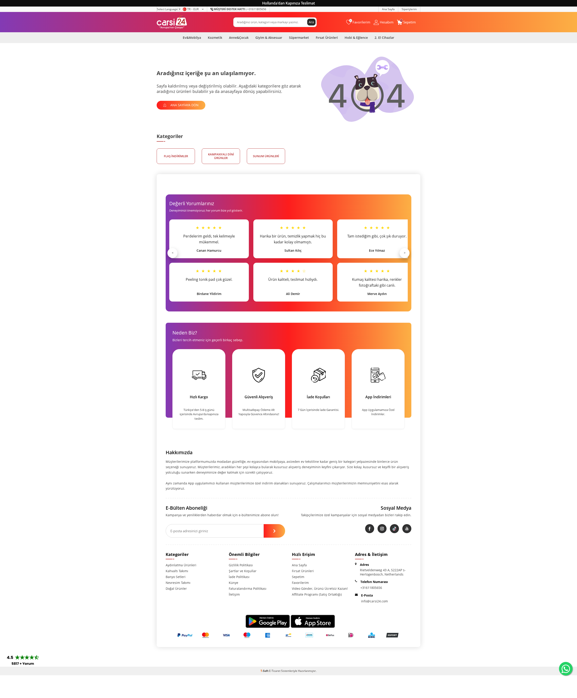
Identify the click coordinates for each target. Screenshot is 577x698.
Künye (233, 583)
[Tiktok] (394, 528)
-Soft (265, 671)
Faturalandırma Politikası (247, 588)
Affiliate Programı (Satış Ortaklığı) (317, 594)
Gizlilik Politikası (241, 565)
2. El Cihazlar (384, 37)
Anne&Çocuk (239, 37)
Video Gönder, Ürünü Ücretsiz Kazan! (320, 588)
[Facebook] (369, 528)
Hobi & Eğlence (356, 37)
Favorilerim (300, 583)
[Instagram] (382, 528)
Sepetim (298, 577)
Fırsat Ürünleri (327, 37)
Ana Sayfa (388, 9)
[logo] (172, 22)
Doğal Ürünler (176, 588)
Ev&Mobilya (192, 37)
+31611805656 (240, 9)
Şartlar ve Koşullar (242, 571)
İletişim (234, 594)
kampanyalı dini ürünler (221, 156)
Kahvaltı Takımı (177, 571)
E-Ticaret (274, 671)
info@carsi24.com (374, 601)
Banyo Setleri (175, 577)
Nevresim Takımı (178, 583)
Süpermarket (299, 37)
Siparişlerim (409, 9)
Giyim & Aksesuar (268, 37)
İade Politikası (239, 577)
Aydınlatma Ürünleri (181, 565)
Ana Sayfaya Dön (184, 105)
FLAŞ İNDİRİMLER (176, 156)
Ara (311, 22)
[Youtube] (406, 528)
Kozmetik (215, 37)
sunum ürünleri (266, 156)
